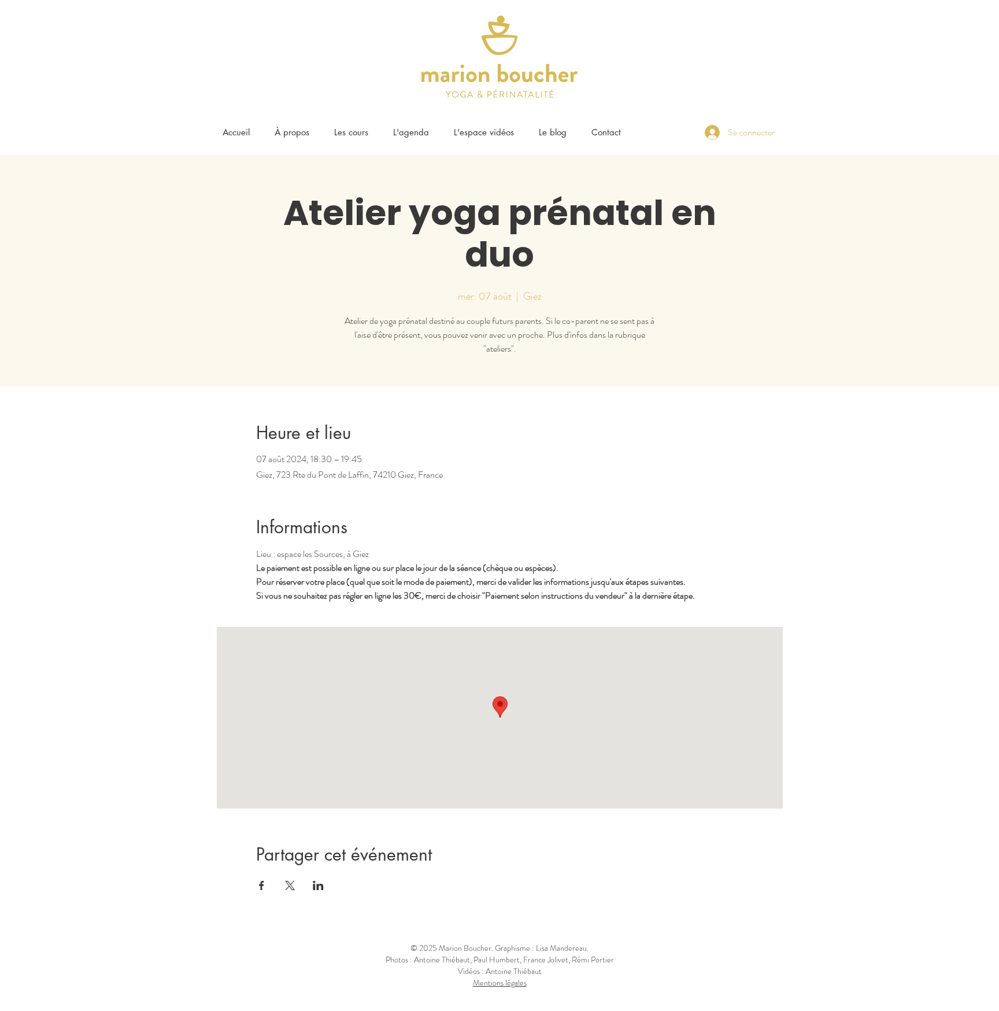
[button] (350, 132)
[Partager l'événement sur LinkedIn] (318, 885)
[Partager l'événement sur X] (289, 885)
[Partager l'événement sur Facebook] (261, 885)
